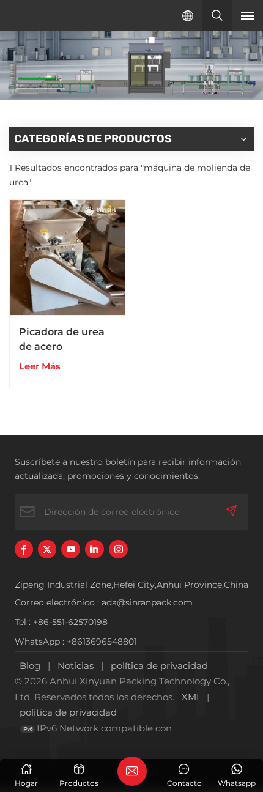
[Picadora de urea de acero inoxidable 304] (67, 258)
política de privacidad (159, 666)
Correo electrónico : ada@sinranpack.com (104, 602)
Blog (30, 666)
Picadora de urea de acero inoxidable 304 (62, 340)
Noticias (75, 666)
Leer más (40, 366)
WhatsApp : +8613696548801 (76, 641)
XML (192, 697)
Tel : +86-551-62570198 (61, 621)
